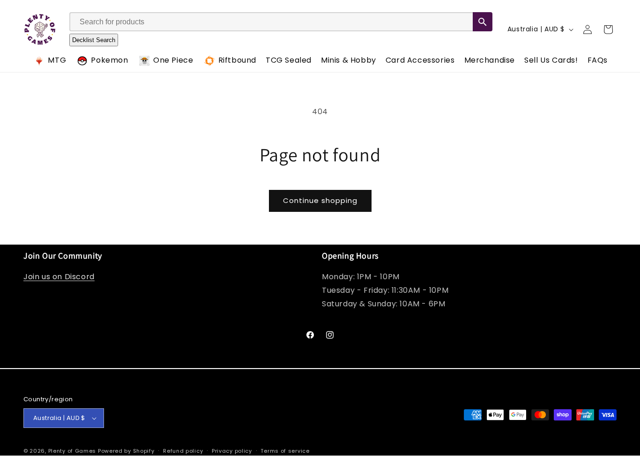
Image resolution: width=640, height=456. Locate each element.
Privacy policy (232, 451)
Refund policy (183, 451)
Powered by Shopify (126, 451)
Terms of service (284, 451)
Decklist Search (93, 40)
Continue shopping (320, 200)
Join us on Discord (59, 276)
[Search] (482, 22)
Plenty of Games (72, 451)
